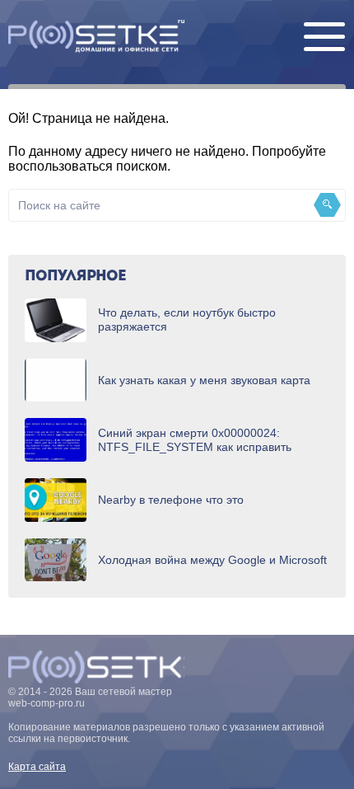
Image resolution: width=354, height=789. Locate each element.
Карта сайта (37, 767)
